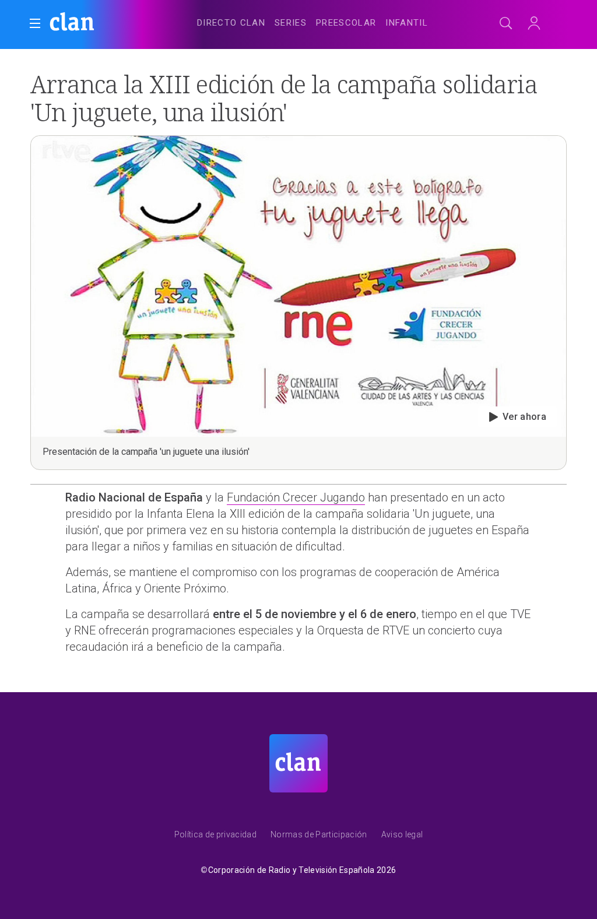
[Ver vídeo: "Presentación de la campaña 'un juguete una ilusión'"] (298, 302)
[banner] (105, 23)
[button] (35, 23)
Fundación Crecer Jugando (296, 497)
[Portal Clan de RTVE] (72, 23)
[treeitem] (231, 23)
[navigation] (312, 21)
